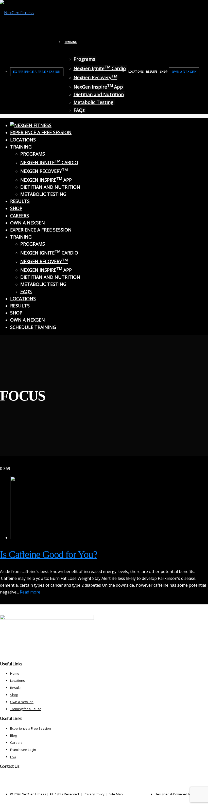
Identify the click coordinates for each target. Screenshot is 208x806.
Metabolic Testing (93, 102)
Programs (84, 59)
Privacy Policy (94, 794)
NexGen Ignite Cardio (100, 68)
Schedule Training (33, 327)
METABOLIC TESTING (43, 194)
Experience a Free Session (37, 72)
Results (152, 71)
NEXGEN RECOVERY (44, 171)
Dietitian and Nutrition (99, 94)
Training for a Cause (25, 709)
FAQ (13, 756)
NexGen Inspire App (98, 87)
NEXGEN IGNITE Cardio (49, 162)
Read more (30, 592)
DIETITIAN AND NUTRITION (50, 187)
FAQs (79, 110)
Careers (19, 216)
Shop (164, 71)
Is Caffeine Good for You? (48, 554)
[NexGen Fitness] (17, 12)
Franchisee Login (23, 749)
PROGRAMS (32, 154)
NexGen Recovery (95, 77)
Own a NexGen (184, 72)
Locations (136, 71)
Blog (13, 735)
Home (14, 673)
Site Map (116, 794)
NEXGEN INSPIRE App (46, 180)
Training (71, 42)
